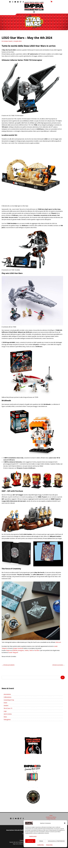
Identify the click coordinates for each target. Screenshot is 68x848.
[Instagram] (13, 818)
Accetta (30, 841)
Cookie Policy (40, 845)
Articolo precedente (8, 665)
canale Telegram (13, 652)
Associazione (7, 694)
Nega (41, 841)
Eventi (5, 702)
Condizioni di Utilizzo (51, 817)
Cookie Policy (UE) (51, 818)
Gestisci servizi (32, 836)
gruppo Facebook (18, 648)
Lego (5, 711)
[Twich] (20, 818)
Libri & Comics (8, 714)
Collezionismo (7, 697)
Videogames (7, 719)
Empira (8, 650)
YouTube (36, 650)
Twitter (26, 650)
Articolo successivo (58, 665)
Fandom (6, 705)
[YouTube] (16, 818)
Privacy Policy (49, 845)
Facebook (14, 650)
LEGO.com (58, 642)
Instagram (21, 650)
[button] (65, 823)
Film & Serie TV (8, 708)
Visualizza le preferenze (56, 841)
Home (51, 815)
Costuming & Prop (9, 700)
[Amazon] (23, 818)
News (5, 717)
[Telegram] (18, 818)
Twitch (31, 650)
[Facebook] (11, 818)
